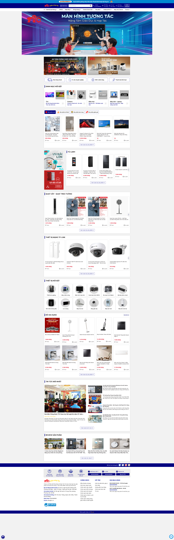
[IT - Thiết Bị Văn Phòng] (87, 33)
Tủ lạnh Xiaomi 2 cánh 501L (121, 169)
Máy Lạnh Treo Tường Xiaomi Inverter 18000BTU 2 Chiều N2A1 (103, 364)
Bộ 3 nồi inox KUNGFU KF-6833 (52, 334)
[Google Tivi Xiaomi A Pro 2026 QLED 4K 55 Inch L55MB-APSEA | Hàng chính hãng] (87, 123)
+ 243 (103, 95)
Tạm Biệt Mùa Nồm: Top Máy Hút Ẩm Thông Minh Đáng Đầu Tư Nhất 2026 (115, 415)
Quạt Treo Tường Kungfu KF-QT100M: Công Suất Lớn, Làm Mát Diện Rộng (75, 219)
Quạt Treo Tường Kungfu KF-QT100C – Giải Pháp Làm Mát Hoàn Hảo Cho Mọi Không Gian (97, 219)
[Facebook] (123, 465)
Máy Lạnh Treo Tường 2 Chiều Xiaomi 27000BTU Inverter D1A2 (121, 363)
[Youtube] (126, 465)
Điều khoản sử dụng (85, 483)
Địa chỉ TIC (123, 474)
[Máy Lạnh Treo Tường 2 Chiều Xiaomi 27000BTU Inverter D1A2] (121, 353)
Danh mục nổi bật (54, 86)
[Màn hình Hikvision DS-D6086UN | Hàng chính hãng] (121, 123)
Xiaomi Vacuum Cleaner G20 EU (87, 334)
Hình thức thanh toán (85, 485)
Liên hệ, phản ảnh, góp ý (101, 483)
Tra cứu (113, 5)
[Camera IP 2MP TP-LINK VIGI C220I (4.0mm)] (76, 250)
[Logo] (51, 5)
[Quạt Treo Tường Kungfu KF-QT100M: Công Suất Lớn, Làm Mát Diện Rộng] (76, 206)
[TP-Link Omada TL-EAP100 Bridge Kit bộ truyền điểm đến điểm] (54, 250)
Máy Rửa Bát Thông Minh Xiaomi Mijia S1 (121, 335)
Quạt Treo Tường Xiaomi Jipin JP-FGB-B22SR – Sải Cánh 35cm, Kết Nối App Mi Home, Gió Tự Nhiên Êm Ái (51, 135)
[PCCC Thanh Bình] (87, 1)
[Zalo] (120, 465)
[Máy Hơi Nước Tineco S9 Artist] (104, 325)
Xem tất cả (126, 315)
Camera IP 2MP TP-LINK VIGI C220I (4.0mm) (75, 262)
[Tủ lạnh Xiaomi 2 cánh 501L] (121, 161)
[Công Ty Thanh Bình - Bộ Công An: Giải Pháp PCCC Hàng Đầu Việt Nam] (95, 409)
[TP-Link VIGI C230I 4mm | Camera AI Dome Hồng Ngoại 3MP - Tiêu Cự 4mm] (97, 250)
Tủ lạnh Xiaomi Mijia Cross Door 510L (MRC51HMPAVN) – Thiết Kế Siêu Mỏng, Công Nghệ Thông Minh (105, 172)
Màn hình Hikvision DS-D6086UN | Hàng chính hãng (120, 134)
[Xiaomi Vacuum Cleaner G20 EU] (86, 325)
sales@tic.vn (50, 500)
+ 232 (124, 95)
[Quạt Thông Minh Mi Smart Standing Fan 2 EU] (69, 325)
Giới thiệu (97, 485)
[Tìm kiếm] (90, 5)
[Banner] (109, 66)
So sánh (58, 140)
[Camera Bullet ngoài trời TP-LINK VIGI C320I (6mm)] (119, 250)
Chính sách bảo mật (100, 489)
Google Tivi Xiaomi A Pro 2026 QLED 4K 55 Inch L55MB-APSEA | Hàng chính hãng (86, 135)
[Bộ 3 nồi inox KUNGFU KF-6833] (52, 325)
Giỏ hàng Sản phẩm (120, 5)
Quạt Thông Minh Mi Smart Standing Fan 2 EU (68, 335)
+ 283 (81, 95)
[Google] (129, 465)
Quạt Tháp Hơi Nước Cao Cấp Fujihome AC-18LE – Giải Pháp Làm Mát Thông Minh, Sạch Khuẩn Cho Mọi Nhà (54, 219)
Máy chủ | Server (118, 9)
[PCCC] (65, 66)
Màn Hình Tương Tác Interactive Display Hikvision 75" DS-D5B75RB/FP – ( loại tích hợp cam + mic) (104, 135)
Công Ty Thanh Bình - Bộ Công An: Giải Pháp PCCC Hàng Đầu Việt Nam (116, 405)
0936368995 (94, 474)
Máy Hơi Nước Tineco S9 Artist (104, 334)
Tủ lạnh (71, 152)
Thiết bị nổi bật (53, 281)
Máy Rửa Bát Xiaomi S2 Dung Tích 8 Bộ (51, 363)
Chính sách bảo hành (85, 493)
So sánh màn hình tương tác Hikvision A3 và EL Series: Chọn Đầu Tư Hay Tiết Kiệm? (115, 386)
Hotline (98, 5)
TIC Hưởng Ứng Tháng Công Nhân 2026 (112, 395)
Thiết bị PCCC (107, 9)
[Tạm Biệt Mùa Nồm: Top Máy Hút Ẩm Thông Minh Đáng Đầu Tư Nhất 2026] (95, 419)
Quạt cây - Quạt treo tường (59, 194)
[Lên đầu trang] (3, 533)
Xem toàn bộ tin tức (86, 428)
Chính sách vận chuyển (86, 487)
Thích (48, 140)
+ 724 (60, 95)
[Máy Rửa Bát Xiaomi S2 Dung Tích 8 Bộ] (52, 353)
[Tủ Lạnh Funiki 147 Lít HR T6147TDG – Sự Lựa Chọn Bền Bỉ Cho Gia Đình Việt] (74, 162)
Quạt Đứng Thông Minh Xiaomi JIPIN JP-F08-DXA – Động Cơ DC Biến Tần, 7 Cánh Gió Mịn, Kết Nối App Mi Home (69, 135)
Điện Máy (67, 9)
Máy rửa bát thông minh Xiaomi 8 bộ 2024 (87, 363)
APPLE (61, 9)
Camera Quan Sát (87, 9)
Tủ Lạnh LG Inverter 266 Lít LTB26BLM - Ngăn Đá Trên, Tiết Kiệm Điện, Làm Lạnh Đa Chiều (89, 172)
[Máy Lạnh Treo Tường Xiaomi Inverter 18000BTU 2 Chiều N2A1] (104, 353)
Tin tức (127, 9)
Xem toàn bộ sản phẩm (86, 144)
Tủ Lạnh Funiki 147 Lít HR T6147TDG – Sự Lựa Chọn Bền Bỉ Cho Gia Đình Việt (73, 172)
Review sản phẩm (54, 435)
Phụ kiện (97, 9)
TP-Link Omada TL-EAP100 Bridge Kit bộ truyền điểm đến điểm (54, 262)
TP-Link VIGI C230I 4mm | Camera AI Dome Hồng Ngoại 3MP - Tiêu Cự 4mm (97, 262)
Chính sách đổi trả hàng (86, 489)
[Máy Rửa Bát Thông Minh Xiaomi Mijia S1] (121, 325)
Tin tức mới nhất (53, 382)
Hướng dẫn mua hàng (100, 487)
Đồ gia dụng (76, 9)
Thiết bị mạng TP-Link (55, 237)
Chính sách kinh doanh (86, 491)
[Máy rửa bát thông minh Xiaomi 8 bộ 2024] (87, 353)
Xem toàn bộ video (86, 458)
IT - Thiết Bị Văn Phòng (50, 9)
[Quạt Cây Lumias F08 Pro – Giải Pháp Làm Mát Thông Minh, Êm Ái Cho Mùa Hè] (119, 206)
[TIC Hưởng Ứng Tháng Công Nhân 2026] (95, 399)
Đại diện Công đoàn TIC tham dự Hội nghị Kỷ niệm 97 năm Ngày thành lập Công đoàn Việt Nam (64, 414)
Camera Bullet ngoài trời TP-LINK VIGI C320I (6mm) (118, 262)
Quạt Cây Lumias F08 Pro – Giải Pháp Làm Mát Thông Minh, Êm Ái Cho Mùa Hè (119, 219)
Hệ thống (106, 5)
